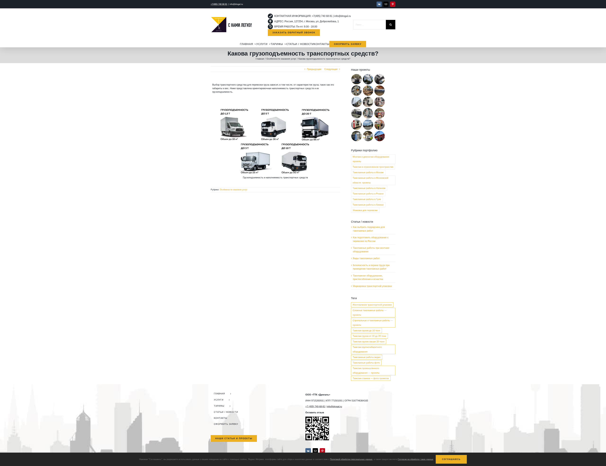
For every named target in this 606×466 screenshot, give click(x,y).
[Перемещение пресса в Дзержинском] (356, 90)
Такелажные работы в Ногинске (369, 188)
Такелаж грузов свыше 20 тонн (368, 341)
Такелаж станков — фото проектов (371, 378)
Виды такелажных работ (366, 258)
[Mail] (315, 451)
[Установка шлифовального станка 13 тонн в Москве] (356, 113)
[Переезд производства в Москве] (379, 79)
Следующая (331, 69)
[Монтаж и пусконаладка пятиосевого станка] (379, 102)
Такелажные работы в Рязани (368, 194)
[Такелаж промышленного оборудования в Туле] (356, 124)
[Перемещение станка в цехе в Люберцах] (379, 90)
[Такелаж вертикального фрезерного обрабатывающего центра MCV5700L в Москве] (356, 79)
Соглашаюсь (451, 459)
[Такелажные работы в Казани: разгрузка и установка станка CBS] (367, 79)
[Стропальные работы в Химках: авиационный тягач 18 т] (367, 124)
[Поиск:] (369, 24)
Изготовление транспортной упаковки (372, 305)
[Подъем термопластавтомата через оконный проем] (379, 136)
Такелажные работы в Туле (367, 199)
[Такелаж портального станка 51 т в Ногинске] (367, 113)
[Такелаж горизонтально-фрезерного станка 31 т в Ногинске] (356, 136)
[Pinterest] (322, 451)
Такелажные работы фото (366, 363)
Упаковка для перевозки (365, 210)
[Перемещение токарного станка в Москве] (367, 102)
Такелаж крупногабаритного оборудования (367, 349)
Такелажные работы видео (366, 357)
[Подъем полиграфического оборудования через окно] (367, 90)
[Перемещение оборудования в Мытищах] (356, 102)
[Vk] (308, 451)
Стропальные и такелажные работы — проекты (373, 322)
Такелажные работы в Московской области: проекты (370, 180)
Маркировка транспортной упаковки (372, 286)
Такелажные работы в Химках (368, 205)
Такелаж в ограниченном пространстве (373, 167)
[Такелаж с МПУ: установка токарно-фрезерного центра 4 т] (379, 113)
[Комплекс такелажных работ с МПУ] (379, 124)
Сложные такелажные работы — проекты (369, 312)
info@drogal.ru (236, 4)
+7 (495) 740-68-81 (315, 406)
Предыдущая (314, 69)
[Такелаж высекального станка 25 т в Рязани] (367, 136)
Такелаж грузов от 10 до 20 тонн (369, 336)
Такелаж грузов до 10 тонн (366, 330)
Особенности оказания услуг (233, 189)
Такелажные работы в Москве (368, 172)
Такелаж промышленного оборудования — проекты (366, 370)
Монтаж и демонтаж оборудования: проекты (371, 159)
